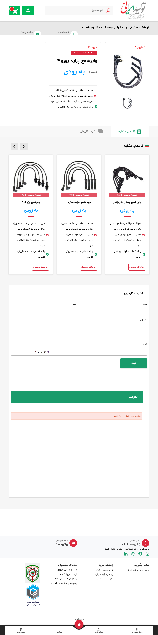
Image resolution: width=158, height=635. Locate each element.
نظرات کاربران (88, 131)
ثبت (133, 363)
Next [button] (24, 146)
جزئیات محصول (136, 267)
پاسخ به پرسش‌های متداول (64, 583)
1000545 (62, 544)
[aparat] (133, 554)
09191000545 (131, 544)
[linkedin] (126, 554)
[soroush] (140, 554)
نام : (145, 304)
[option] (127, 71)
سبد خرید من (12, 9)
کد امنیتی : (141, 344)
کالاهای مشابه (126, 131)
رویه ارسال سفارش (104, 574)
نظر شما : (142, 320)
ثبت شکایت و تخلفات (66, 570)
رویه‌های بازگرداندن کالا (66, 579)
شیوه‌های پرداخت (104, 570)
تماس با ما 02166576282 (137, 570)
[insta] (147, 554)
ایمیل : (74, 304)
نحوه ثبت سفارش (104, 579)
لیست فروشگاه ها (68, 574)
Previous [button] (14, 146)
